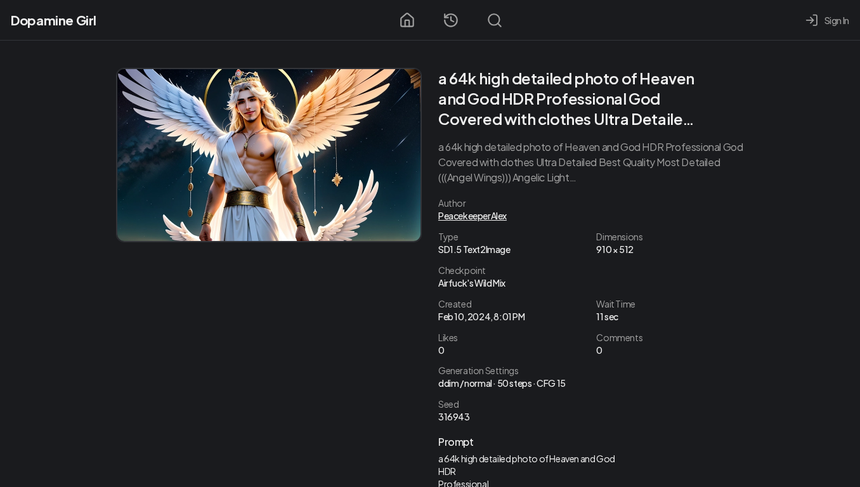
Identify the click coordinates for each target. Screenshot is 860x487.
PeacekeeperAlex (472, 215)
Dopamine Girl (53, 20)
